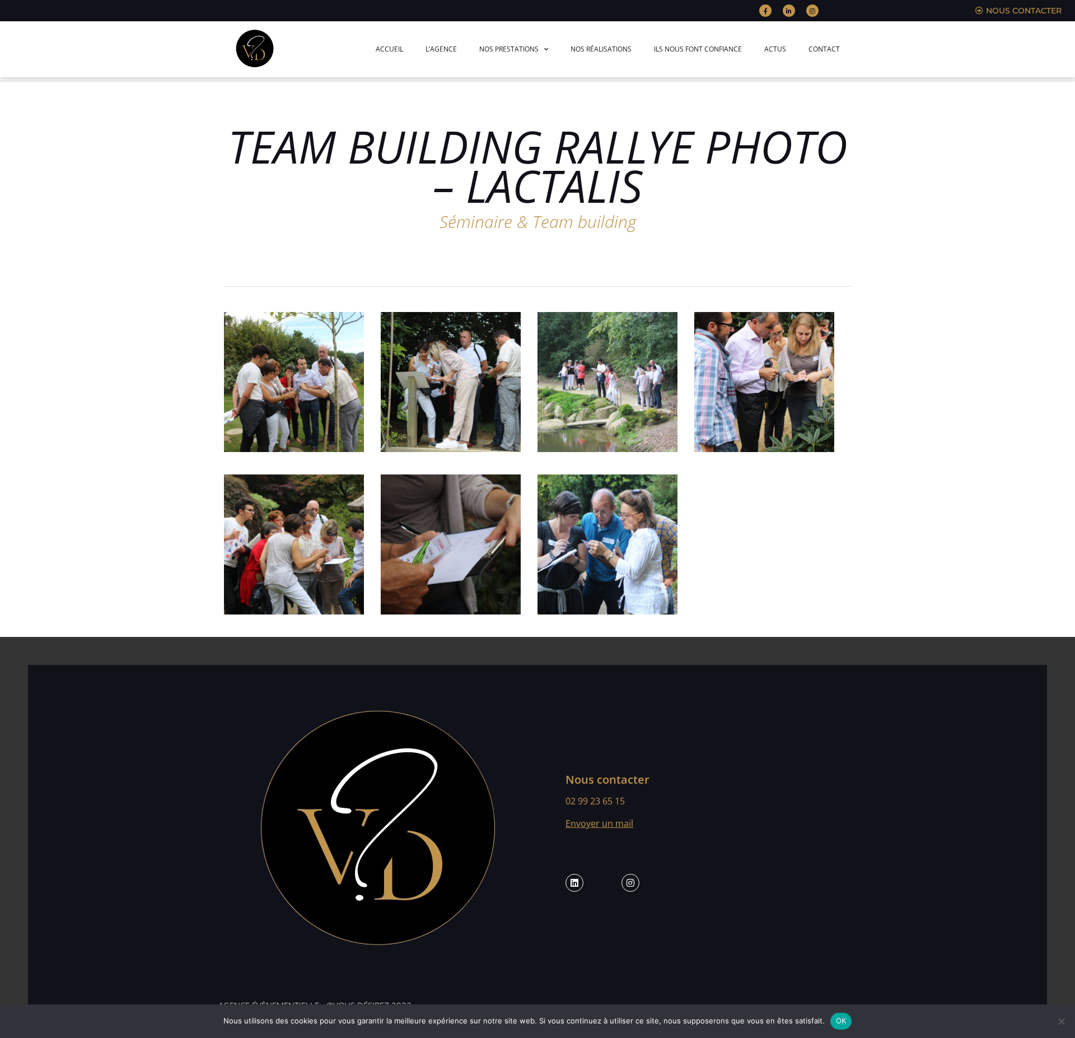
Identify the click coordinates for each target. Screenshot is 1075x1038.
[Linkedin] (574, 883)
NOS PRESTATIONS (509, 49)
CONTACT (824, 49)
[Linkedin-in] (789, 10)
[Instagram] (812, 10)
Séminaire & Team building (538, 221)
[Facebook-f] (765, 10)
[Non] (1061, 1021)
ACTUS (775, 49)
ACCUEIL (389, 49)
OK (841, 1020)
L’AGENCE (441, 49)
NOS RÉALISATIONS (601, 49)
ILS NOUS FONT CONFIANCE (698, 49)
